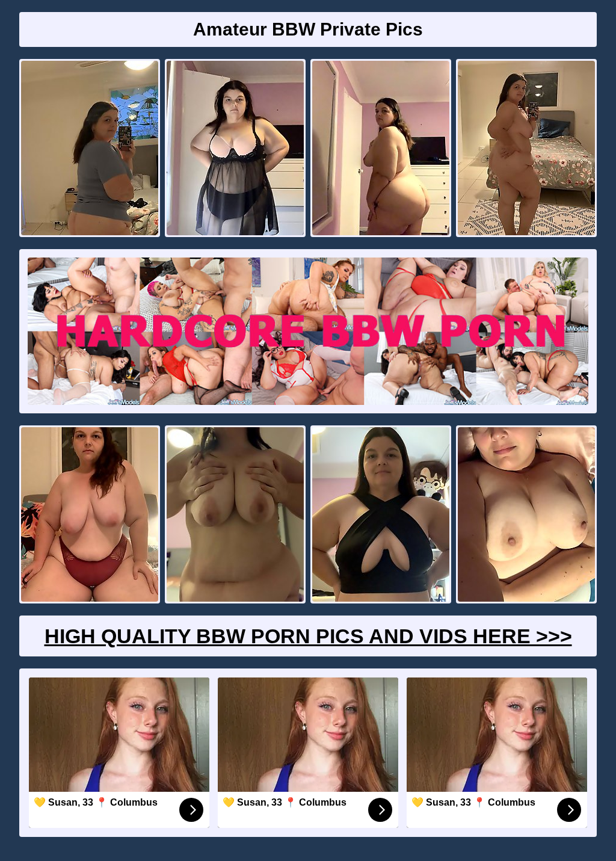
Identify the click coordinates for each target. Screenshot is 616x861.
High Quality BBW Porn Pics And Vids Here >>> (308, 636)
